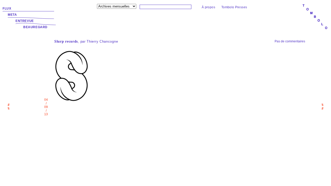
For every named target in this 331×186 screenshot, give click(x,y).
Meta (12, 15)
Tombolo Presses (234, 7)
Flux (7, 8)
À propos (208, 7)
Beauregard (35, 27)
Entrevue (25, 21)
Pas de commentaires (290, 41)
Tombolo (315, 17)
